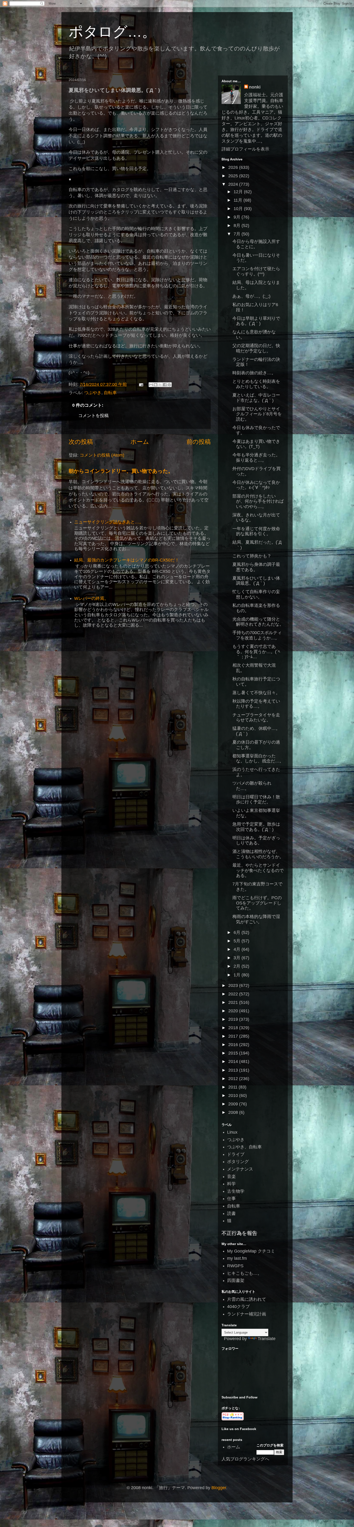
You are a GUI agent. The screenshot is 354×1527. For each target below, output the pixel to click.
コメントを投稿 (93, 415)
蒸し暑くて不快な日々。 (256, 692)
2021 (233, 1002)
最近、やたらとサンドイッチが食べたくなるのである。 (258, 870)
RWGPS (235, 1265)
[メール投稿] (140, 384)
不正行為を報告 (239, 1233)
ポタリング (238, 1161)
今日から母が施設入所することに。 (256, 244)
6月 (238, 932)
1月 (238, 974)
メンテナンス (240, 1169)
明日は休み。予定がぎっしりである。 (256, 840)
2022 (233, 994)
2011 (233, 1087)
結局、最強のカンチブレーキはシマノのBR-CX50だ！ (126, 560)
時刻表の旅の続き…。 (254, 372)
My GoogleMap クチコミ (251, 1251)
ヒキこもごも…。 (244, 1273)
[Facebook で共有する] (164, 384)
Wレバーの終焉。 (91, 598)
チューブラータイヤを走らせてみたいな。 (256, 717)
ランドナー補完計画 (246, 1314)
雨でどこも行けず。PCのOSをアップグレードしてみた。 (257, 903)
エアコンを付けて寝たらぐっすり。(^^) (256, 271)
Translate (266, 1338)
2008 (233, 1112)
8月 (238, 225)
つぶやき (92, 392)
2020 (233, 1010)
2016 (233, 1044)
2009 (233, 1104)
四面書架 (235, 1280)
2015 (233, 1053)
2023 (233, 985)
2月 (238, 966)
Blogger (218, 1487)
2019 (233, 1019)
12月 (239, 191)
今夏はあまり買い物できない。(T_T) (256, 444)
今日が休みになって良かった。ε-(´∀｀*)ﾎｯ (256, 485)
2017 (233, 1036)
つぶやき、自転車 (244, 1146)
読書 (231, 1213)
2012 (233, 1078)
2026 (233, 167)
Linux (232, 1132)
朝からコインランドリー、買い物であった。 (121, 471)
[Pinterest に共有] (169, 384)
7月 (238, 234)
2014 (233, 1061)
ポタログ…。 (112, 32)
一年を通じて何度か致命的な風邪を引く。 (256, 531)
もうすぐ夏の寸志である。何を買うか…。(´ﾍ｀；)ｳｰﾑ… (256, 651)
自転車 (110, 392)
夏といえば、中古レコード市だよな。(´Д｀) (256, 398)
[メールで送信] (151, 384)
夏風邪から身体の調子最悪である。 (256, 567)
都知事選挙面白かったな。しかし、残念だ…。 (258, 758)
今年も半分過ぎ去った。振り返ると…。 (256, 457)
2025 (233, 175)
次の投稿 (81, 441)
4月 (238, 949)
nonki (255, 87)
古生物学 (235, 1191)
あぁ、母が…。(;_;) (251, 296)
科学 (231, 1183)
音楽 (231, 1176)
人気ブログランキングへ (245, 1459)
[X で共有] (160, 384)
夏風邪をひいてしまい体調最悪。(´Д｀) (256, 581)
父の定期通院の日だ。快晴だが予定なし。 (256, 348)
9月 (238, 217)
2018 (233, 1027)
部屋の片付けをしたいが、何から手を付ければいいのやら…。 (258, 501)
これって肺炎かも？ (251, 556)
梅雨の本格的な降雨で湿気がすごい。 (256, 919)
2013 (233, 1070)
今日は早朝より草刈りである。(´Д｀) (256, 321)
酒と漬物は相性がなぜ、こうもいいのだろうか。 (258, 854)
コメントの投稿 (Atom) (102, 455)
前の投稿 (198, 441)
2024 (233, 184)
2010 (233, 1095)
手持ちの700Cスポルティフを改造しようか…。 (257, 635)
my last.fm (237, 1258)
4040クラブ (238, 1306)
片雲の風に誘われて (246, 1299)
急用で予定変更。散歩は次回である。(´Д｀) (256, 827)
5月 (238, 940)
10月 (239, 208)
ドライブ (235, 1154)
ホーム (140, 441)
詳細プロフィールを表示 (245, 149)
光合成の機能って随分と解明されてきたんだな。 (258, 622)
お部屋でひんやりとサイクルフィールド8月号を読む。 (257, 414)
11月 (238, 200)
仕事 (231, 1198)
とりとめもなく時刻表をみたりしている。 (256, 384)
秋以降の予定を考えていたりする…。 (256, 704)
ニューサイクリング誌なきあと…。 (109, 522)
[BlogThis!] (155, 384)
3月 (238, 957)
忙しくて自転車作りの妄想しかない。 (256, 594)
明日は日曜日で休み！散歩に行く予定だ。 (256, 799)
